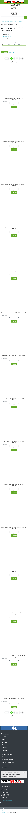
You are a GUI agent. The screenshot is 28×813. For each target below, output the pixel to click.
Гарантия (4, 747)
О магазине (5, 745)
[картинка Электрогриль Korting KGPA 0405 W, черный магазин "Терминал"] (14, 682)
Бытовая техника (6, 757)
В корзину (14, 107)
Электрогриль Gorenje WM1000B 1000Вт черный (14, 270)
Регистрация (8, 810)
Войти (3, 810)
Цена (9, 36)
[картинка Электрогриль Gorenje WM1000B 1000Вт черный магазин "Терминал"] (14, 253)
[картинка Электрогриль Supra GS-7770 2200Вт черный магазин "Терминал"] (14, 125)
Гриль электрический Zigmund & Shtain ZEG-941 (14, 612)
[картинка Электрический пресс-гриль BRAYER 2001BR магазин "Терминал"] (14, 468)
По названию (4, 36)
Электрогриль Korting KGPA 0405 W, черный (14, 698)
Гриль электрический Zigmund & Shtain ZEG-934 (14, 655)
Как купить (4, 739)
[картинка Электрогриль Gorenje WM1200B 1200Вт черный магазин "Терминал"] (14, 210)
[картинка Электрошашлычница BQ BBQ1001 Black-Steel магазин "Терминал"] (14, 425)
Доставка (4, 742)
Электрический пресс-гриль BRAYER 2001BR (14, 484)
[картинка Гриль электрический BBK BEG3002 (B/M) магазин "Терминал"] (14, 382)
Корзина (4, 812)
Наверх (3, 808)
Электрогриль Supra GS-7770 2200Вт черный (14, 141)
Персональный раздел (6, 800)
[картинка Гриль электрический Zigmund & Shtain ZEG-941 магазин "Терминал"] (14, 596)
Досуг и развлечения (7, 759)
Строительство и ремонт (8, 765)
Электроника (5, 768)
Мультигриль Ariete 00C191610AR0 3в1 (14, 98)
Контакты (4, 750)
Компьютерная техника (8, 762)
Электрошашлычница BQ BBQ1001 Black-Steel (14, 441)
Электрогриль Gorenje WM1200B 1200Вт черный (14, 227)
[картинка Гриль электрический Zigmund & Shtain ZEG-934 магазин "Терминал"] (14, 639)
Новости (4, 736)
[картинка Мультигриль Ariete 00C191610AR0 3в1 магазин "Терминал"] (14, 82)
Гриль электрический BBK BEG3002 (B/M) (14, 398)
